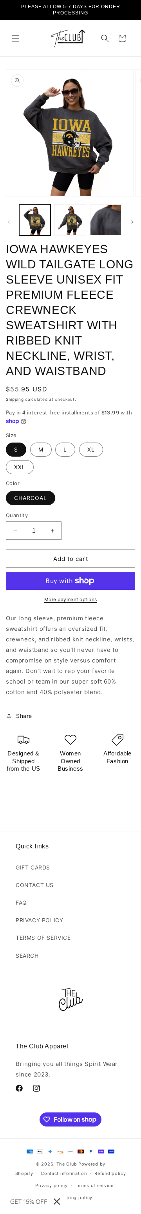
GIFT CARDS (33, 867)
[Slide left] (8, 221)
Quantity (17, 515)
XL (91, 449)
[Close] (57, 1201)
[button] (15, 38)
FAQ (21, 902)
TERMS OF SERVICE (43, 937)
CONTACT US (35, 885)
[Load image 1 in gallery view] (35, 220)
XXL (19, 467)
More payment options (70, 599)
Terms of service (95, 1185)
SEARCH (27, 955)
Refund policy (110, 1173)
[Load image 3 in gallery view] (105, 220)
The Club (66, 1164)
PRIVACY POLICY (39, 920)
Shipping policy (74, 1197)
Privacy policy (51, 1185)
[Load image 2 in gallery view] (70, 220)
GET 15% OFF (28, 1201)
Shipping (15, 399)
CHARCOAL (30, 498)
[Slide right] (132, 221)
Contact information (64, 1173)
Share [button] (24, 715)
